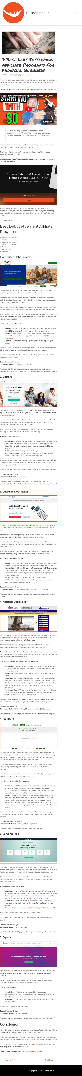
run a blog (7, 971)
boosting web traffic (36, 1044)
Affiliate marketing (9, 75)
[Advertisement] (71, 41)
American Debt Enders (9, 237)
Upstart (4, 240)
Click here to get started (33, 1051)
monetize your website (22, 635)
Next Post (50, 1060)
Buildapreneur (37, 13)
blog (34, 635)
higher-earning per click (37, 908)
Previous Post (9, 1060)
